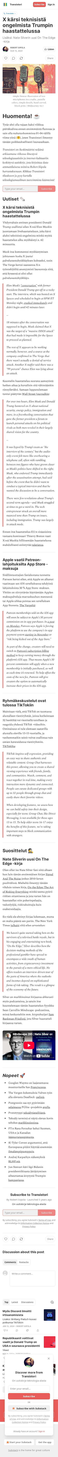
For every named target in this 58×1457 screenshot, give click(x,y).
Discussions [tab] (27, 1302)
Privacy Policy (39, 1422)
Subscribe (39, 4)
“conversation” (29, 286)
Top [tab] (6, 1302)
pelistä (40, 1097)
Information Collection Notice (35, 1223)
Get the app (44, 1442)
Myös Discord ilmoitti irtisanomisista (17, 1313)
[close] (48, 1358)
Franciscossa (38, 1087)
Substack (13, 1450)
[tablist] (16, 1262)
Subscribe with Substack (31, 1408)
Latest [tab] (14, 1302)
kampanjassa (16, 1180)
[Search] (52, 1302)
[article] (29, 1320)
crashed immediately (35, 303)
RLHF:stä (14, 1161)
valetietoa (37, 545)
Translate (10, 13)
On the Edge (35, 887)
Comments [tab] (10, 1262)
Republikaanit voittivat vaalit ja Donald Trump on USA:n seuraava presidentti (21, 1342)
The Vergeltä (27, 605)
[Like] (6, 58)
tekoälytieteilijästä (34, 1113)
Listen (51, 49)
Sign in (51, 4)
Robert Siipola (17, 48)
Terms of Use (44, 1220)
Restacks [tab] (24, 1262)
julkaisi (15, 925)
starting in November (36, 635)
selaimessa (14, 1107)
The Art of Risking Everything (28, 889)
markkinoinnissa (28, 1123)
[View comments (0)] (13, 58)
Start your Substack (21, 1442)
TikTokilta (9, 746)
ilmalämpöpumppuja (21, 1151)
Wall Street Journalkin (35, 394)
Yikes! (6, 1350)
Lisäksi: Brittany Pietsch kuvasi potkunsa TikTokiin (19, 1321)
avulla (46, 1107)
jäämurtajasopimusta (21, 1137)
